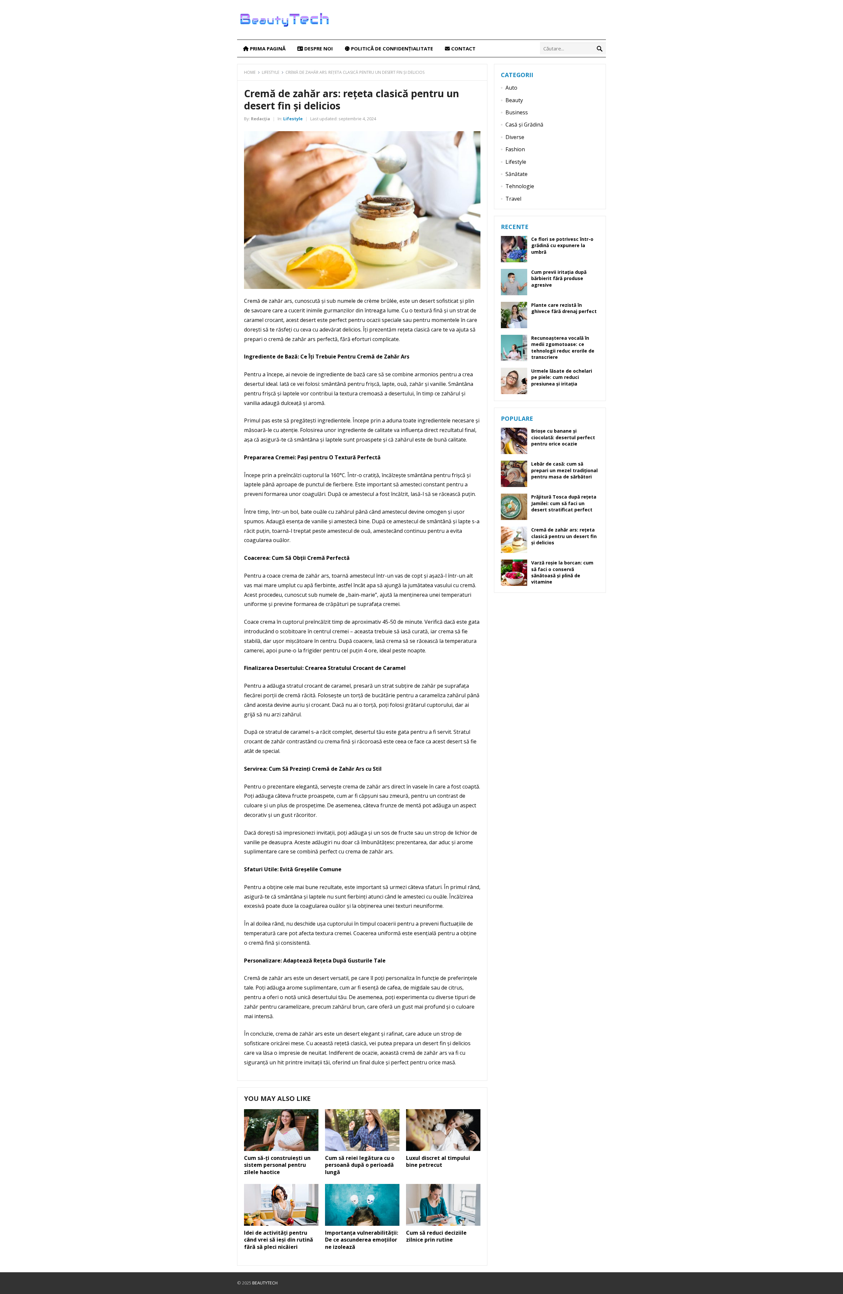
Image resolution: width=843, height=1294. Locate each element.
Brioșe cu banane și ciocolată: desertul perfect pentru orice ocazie (563, 437)
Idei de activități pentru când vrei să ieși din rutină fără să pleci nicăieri (278, 1240)
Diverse (514, 137)
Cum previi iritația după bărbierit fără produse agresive (558, 278)
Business (516, 112)
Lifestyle (270, 72)
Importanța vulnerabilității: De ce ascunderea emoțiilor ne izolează (361, 1240)
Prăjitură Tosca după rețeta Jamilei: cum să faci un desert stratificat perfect (563, 503)
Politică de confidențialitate (391, 48)
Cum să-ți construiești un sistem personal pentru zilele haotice (277, 1165)
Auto (511, 87)
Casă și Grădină (524, 124)
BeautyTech (265, 1283)
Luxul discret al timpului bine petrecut (438, 1161)
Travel (513, 198)
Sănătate (516, 174)
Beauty (514, 100)
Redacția (260, 119)
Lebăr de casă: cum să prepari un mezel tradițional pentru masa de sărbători (564, 470)
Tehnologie (519, 186)
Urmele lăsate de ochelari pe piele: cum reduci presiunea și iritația (561, 377)
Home (250, 72)
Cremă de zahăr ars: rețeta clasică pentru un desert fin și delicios (564, 536)
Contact (463, 48)
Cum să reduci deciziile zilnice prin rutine (436, 1236)
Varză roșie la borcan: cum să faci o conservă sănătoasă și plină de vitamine (562, 572)
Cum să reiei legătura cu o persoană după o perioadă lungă (359, 1165)
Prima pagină (267, 48)
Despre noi (318, 48)
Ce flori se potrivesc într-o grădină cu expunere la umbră (562, 245)
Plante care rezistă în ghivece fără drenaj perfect (564, 308)
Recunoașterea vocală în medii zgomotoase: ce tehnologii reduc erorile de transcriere (562, 347)
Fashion (515, 149)
